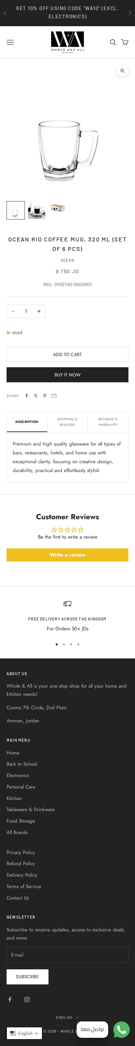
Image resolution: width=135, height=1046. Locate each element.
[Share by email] (54, 395)
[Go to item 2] (37, 210)
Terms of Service (24, 886)
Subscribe (27, 976)
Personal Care (21, 786)
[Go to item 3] (57, 208)
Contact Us (18, 898)
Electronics (18, 775)
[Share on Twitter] (35, 395)
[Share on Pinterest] (45, 395)
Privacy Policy (21, 852)
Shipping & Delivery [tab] (67, 422)
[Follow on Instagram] (27, 999)
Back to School (22, 764)
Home (13, 752)
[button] (24, 1033)
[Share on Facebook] (26, 395)
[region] (67, 616)
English (64, 1017)
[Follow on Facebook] (10, 999)
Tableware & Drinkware (31, 809)
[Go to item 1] (16, 210)
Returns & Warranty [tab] (108, 422)
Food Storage (21, 821)
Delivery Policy (22, 875)
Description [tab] (26, 421)
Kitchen (14, 798)
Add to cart (67, 354)
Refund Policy (21, 863)
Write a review (68, 555)
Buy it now (68, 374)
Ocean (68, 260)
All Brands (17, 832)
